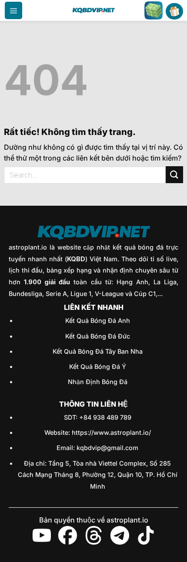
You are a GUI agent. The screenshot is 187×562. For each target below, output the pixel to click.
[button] (13, 10)
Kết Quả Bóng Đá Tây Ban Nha (98, 351)
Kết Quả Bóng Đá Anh (97, 320)
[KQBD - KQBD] (93, 10)
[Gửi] (174, 174)
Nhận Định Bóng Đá (97, 381)
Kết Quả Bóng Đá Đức (97, 336)
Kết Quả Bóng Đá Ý (97, 366)
